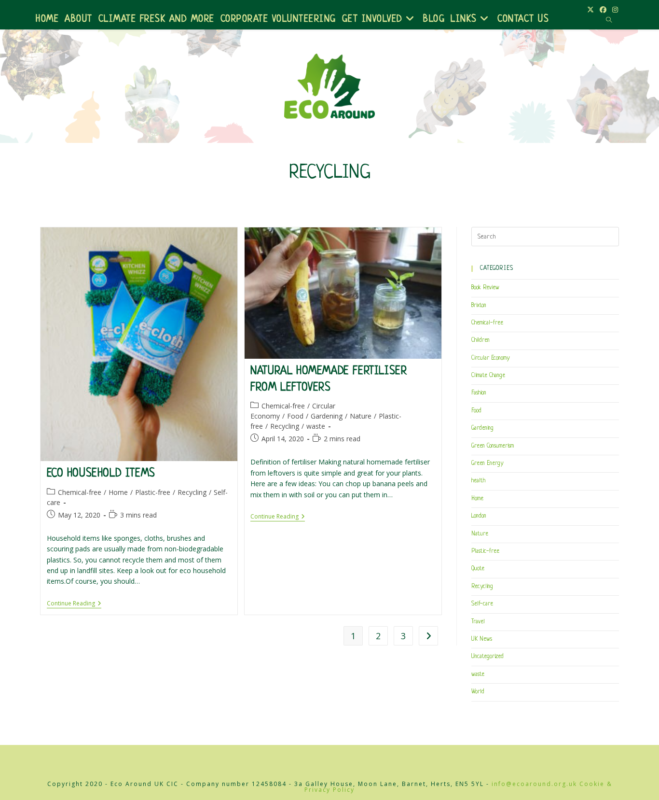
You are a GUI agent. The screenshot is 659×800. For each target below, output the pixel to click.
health (478, 480)
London (478, 516)
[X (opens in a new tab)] (590, 9)
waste (315, 426)
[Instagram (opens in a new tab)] (613, 9)
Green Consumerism (492, 446)
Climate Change (488, 375)
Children (480, 340)
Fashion (478, 393)
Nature (360, 416)
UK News (481, 639)
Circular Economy (490, 358)
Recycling (192, 492)
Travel (478, 621)
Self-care (482, 604)
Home (118, 492)
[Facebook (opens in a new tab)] (603, 9)
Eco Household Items (101, 474)
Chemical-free (79, 492)
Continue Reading (74, 604)
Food (295, 416)
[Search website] (609, 20)
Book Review (485, 287)
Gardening (327, 416)
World (477, 691)
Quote (477, 568)
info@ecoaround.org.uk (534, 784)
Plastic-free (152, 492)
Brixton (478, 305)
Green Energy (487, 463)
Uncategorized (487, 656)
